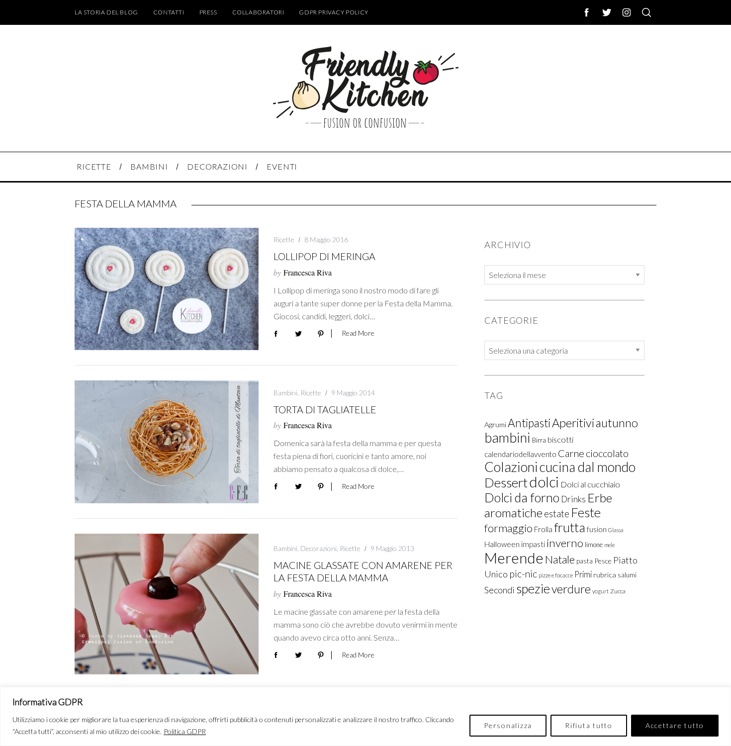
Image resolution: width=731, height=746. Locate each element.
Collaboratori (258, 12)
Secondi (499, 589)
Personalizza (508, 725)
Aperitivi (573, 422)
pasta (584, 560)
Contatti (168, 12)
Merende (514, 557)
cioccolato (607, 453)
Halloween (502, 543)
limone (594, 544)
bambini (507, 437)
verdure (571, 588)
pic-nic (523, 573)
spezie (533, 587)
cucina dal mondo (588, 466)
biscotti (560, 439)
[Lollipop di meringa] (167, 289)
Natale (560, 558)
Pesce (603, 560)
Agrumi (495, 424)
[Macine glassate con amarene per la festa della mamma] (167, 604)
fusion (597, 528)
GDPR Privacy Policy (333, 12)
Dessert (506, 482)
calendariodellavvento (520, 453)
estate (556, 513)
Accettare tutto (674, 725)
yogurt (600, 590)
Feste (586, 511)
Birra (539, 440)
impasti (533, 543)
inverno (565, 542)
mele (609, 544)
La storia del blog (106, 12)
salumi (627, 574)
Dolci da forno (521, 496)
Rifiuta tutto (589, 725)
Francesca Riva (307, 272)
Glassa (616, 529)
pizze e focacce (556, 574)
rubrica (604, 574)
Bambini (285, 392)
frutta (569, 526)
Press (208, 12)
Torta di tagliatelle (325, 409)
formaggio (508, 527)
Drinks (573, 498)
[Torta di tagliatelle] (167, 441)
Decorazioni (318, 548)
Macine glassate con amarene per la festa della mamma (363, 571)
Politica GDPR (185, 731)
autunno (617, 422)
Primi (583, 574)
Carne (571, 453)
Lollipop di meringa (324, 256)
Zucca (618, 590)
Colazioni (511, 466)
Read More (358, 333)
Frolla (543, 528)
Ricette (284, 239)
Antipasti (529, 422)
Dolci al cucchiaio (590, 483)
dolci (544, 481)
